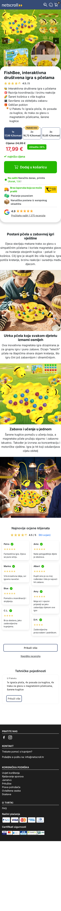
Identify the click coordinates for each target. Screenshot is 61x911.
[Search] (45, 4)
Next (56, 41)
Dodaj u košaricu (33, 167)
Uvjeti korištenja (11, 772)
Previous (5, 41)
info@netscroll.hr (34, 757)
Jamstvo (7, 780)
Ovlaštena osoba (11, 790)
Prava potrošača (11, 787)
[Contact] (51, 4)
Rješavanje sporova (13, 776)
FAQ (4, 808)
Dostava (6, 794)
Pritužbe (6, 783)
